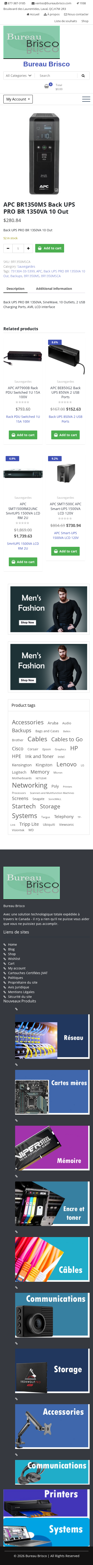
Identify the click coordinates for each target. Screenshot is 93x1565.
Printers (67, 786)
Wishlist (14, 959)
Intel (61, 757)
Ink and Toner (39, 756)
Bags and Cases (47, 731)
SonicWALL (55, 799)
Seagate (38, 799)
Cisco (17, 748)
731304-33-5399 (23, 271)
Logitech (19, 772)
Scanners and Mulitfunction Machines (52, 793)
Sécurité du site (20, 996)
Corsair (33, 749)
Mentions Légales (21, 992)
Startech (24, 806)
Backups (16, 276)
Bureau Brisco (46, 64)
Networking (29, 785)
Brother (17, 740)
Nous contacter (77, 14)
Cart (11, 963)
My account (17, 968)
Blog (11, 949)
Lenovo (66, 764)
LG (82, 765)
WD (31, 830)
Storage (50, 806)
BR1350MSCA (50, 276)
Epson (46, 749)
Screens (20, 798)
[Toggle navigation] (86, 99)
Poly (55, 786)
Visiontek (18, 830)
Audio (66, 723)
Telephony (64, 816)
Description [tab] (15, 288)
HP (74, 748)
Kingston (44, 764)
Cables (37, 739)
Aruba (53, 722)
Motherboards (22, 778)
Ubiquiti (49, 824)
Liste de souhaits (65, 21)
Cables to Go (67, 739)
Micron (57, 772)
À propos (53, 14)
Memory (39, 772)
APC (39, 271)
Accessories (28, 722)
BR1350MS (32, 276)
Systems (24, 815)
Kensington (22, 764)
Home (12, 944)
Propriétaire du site (22, 982)
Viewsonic (66, 824)
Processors (19, 793)
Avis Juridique (18, 987)
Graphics (60, 749)
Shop (84, 21)
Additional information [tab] (54, 288)
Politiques (15, 977)
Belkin (66, 731)
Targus (45, 817)
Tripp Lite (29, 824)
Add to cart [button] (26, 435)
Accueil (34, 14)
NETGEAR (41, 778)
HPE (16, 756)
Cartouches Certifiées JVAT (28, 973)
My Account (16, 99)
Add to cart (52, 248)
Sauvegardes (26, 266)
